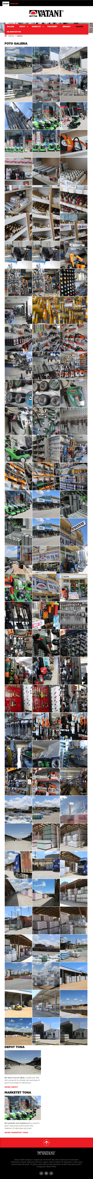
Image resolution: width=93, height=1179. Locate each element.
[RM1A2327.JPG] (73, 754)
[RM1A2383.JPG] (46, 671)
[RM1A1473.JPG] (46, 227)
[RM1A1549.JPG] (73, 865)
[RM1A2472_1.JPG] (46, 809)
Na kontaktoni (14, 32)
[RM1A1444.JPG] (18, 338)
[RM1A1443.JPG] (46, 338)
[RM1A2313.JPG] (46, 781)
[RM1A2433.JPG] (46, 976)
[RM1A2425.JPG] (18, 560)
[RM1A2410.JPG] (18, 615)
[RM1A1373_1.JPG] (46, 504)
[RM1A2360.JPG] (18, 726)
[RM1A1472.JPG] (73, 227)
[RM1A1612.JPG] (18, 1003)
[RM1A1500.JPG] (46, 88)
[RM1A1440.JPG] (73, 338)
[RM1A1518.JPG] (46, 892)
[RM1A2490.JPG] (46, 948)
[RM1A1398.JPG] (46, 449)
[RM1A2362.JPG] (46, 698)
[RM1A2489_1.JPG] (18, 809)
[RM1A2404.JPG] (46, 615)
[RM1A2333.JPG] (73, 726)
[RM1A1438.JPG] (46, 365)
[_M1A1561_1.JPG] (18, 837)
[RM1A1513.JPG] (73, 892)
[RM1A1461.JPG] (73, 282)
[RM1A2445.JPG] (18, 976)
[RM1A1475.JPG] (73, 199)
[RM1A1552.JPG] (18, 865)
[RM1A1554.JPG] (73, 837)
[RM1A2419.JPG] (46, 560)
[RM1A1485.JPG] (18, 171)
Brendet (67, 26)
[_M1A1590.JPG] (73, 1031)
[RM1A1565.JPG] (73, 60)
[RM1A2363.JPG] (18, 698)
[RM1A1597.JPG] (73, 1003)
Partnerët (52, 26)
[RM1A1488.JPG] (18, 143)
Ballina (10, 26)
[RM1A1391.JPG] (73, 476)
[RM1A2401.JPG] (18, 643)
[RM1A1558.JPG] (46, 837)
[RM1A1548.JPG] (46, 865)
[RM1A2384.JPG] (18, 671)
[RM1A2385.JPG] (73, 643)
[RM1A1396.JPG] (73, 449)
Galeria (79, 26)
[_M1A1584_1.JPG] (18, 60)
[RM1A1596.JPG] (18, 1031)
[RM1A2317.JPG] (18, 781)
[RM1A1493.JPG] (18, 920)
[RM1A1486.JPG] (73, 143)
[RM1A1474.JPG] (18, 227)
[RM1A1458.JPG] (18, 310)
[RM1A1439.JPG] (18, 365)
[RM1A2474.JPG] (73, 948)
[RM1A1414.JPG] (46, 421)
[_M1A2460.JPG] (18, 948)
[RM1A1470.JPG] (18, 254)
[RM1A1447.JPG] (73, 310)
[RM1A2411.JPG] (73, 587)
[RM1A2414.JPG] (46, 587)
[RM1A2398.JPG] (46, 643)
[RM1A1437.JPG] (73, 365)
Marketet (36, 26)
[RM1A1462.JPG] (46, 282)
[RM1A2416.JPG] (18, 587)
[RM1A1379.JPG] (18, 504)
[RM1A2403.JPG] (73, 615)
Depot (22, 26)
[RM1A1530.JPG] (18, 892)
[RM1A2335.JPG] (46, 726)
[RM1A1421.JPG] (18, 421)
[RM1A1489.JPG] (46, 143)
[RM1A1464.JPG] (18, 282)
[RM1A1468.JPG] (73, 254)
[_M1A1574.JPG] (18, 532)
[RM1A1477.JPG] (18, 199)
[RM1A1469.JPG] (46, 254)
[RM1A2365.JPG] (73, 671)
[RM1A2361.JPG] (73, 698)
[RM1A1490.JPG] (73, 116)
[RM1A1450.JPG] (46, 310)
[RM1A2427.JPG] (73, 532)
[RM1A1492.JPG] (46, 116)
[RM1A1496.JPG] (18, 116)
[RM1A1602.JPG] (46, 1003)
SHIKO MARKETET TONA (17, 1133)
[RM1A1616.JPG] (73, 976)
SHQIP (6, 4)
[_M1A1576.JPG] (73, 504)
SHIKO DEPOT (12, 1087)
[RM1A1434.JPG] (18, 393)
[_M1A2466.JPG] (73, 920)
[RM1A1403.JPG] (73, 421)
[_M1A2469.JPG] (46, 920)
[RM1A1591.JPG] (46, 1031)
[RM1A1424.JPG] (73, 393)
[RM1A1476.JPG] (46, 199)
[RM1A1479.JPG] (73, 171)
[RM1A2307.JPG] (73, 781)
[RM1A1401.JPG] (18, 449)
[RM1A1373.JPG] (46, 532)
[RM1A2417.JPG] (73, 560)
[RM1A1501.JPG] (18, 88)
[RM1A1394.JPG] (18, 476)
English (14, 4)
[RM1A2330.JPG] (46, 754)
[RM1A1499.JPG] (73, 88)
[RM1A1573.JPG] (46, 60)
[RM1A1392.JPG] (46, 476)
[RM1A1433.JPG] (46, 393)
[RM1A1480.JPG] (46, 171)
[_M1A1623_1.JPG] (73, 809)
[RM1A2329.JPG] (18, 754)
